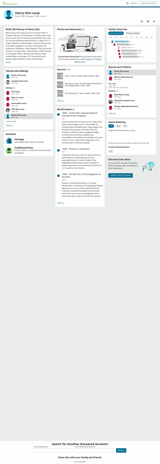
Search (121, 450)
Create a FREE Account (120, 175)
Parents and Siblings (132, 33)
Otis (125, 126)
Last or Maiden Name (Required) (85, 447)
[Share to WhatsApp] (142, 21)
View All (9, 125)
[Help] (127, 3)
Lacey (111, 126)
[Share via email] (148, 21)
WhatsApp (81, 462)
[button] (28, 76)
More (8, 62)
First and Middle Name (41, 447)
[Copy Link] (154, 21)
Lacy (110, 151)
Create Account (148, 3)
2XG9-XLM (43, 16)
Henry (118, 126)
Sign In (134, 3)
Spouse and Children (116, 33)
